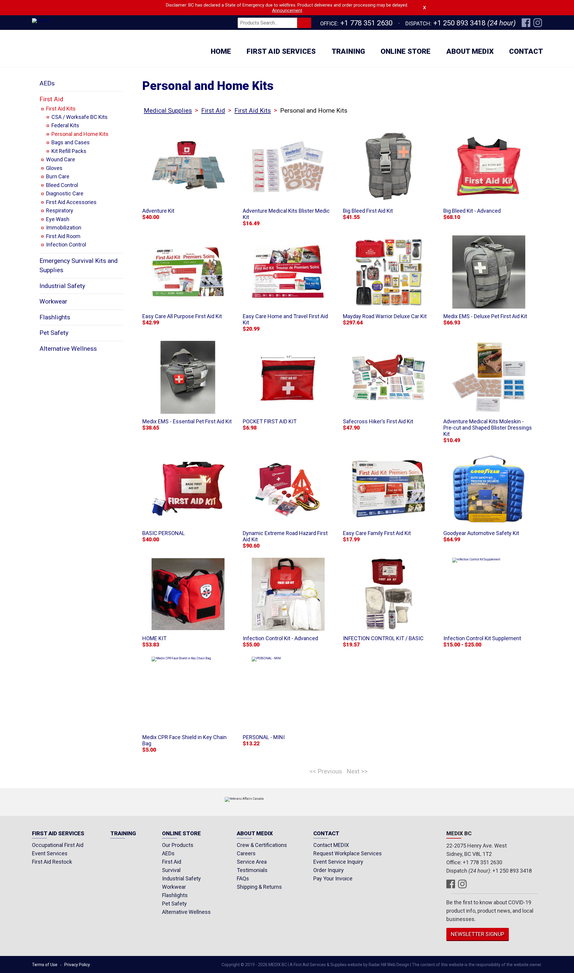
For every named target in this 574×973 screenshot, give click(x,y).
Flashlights (54, 317)
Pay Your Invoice (332, 878)
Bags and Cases (70, 142)
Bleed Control (62, 185)
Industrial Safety (62, 285)
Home (221, 51)
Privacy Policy (77, 964)
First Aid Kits (61, 108)
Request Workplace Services (347, 853)
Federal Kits (65, 125)
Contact (526, 51)
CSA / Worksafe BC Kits (79, 117)
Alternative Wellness (68, 348)
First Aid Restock (52, 862)
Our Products (177, 845)
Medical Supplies (168, 110)
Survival (171, 870)
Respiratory (59, 210)
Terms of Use (44, 964)
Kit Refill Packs (68, 151)
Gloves (54, 168)
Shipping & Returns (259, 887)
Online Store (405, 51)
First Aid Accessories (71, 202)
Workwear (53, 301)
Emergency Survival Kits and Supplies (78, 265)
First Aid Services (281, 51)
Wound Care (60, 159)
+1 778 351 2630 (366, 23)
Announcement (287, 10)
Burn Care (57, 176)
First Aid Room (63, 236)
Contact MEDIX (331, 845)
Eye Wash (57, 219)
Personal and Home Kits (80, 134)
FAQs (243, 878)
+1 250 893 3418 (459, 23)
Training (348, 51)
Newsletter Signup (477, 934)
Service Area (252, 862)
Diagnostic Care (64, 193)
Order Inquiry (328, 870)
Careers (246, 853)
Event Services (50, 853)
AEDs (47, 83)
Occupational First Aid (57, 845)
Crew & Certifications (262, 845)
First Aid (51, 98)
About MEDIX (470, 51)
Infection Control (66, 244)
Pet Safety (53, 332)
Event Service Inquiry (338, 862)
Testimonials (252, 870)
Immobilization (63, 227)
